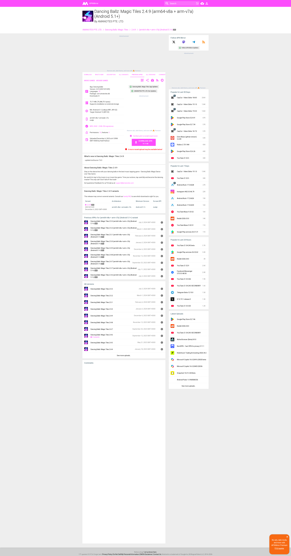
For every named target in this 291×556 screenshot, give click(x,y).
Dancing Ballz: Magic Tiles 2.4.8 (102, 322)
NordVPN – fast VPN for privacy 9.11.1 (190, 346)
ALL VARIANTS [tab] (123, 74)
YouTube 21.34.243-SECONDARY (189, 286)
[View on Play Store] (152, 80)
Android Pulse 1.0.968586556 (187, 380)
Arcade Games (102, 80)
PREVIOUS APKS (137, 74)
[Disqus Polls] (124, 394)
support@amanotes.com (125, 183)
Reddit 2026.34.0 (183, 259)
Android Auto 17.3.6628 (185, 185)
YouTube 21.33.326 (184, 279)
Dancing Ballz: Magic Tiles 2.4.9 (102, 316)
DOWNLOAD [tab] (88, 74)
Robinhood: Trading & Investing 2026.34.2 (191, 353)
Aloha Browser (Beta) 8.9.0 (186, 339)
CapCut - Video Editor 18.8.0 (187, 98)
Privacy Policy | (107, 554)
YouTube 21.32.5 (183, 158)
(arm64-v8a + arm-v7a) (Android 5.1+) (156, 29)
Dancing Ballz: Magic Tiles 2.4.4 (102, 349)
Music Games (89, 80)
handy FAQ (127, 196)
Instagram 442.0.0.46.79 (185, 192)
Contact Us (157, 554)
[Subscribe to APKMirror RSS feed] (203, 43)
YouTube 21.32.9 (183, 266)
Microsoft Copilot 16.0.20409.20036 (189, 366)
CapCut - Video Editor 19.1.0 (187, 104)
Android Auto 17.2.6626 (185, 198)
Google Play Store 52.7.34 (186, 124)
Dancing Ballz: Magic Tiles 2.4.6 (102, 335)
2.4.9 (134, 29)
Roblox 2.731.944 (183, 145)
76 (99, 91)
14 (100, 132)
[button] (142, 80)
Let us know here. (150, 552)
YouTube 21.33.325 (184, 306)
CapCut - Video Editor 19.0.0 (187, 111)
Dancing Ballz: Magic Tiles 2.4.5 (102, 343)
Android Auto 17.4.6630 (185, 205)
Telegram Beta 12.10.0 (185, 292)
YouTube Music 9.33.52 (185, 212)
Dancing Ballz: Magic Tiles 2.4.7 (102, 329)
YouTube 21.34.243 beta (185, 245)
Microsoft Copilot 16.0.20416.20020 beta (191, 360)
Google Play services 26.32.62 (187, 252)
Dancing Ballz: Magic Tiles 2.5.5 (102, 289)
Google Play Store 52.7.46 (186, 319)
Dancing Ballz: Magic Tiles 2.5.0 (102, 309)
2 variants (95, 337)
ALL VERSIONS (150, 74)
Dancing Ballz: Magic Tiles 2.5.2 (102, 296)
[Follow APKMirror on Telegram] (193, 43)
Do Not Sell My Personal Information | (126, 554)
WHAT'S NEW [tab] (99, 74)
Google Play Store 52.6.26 (186, 151)
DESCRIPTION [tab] (111, 74)
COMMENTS (162, 74)
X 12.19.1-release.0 (184, 299)
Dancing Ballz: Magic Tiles (116, 29)
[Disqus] (124, 453)
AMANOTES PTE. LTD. (111, 21)
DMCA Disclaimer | (146, 554)
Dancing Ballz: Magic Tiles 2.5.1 (102, 302)
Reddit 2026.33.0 (183, 218)
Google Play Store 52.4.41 (186, 118)
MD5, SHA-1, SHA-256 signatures (102, 126)
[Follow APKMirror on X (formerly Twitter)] (173, 43)
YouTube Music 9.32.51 (185, 225)
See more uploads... (124, 355)
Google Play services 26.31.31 (187, 232)
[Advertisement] (124, 53)
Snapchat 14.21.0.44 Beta (186, 373)
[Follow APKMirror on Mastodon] (183, 43)
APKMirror (93, 3)
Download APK (145, 142)
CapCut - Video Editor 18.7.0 (187, 131)
